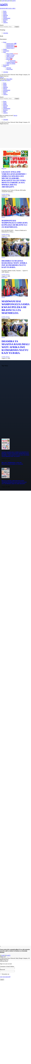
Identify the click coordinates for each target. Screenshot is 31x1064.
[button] (2, 77)
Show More (9, 79)
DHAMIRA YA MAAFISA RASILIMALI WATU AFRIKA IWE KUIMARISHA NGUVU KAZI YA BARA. (14, 264)
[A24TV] (5, 80)
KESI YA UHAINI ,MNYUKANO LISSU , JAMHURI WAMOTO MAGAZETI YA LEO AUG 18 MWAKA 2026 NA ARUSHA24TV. (14, 482)
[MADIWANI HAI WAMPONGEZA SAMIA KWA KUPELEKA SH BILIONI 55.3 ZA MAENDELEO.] (15, 216)
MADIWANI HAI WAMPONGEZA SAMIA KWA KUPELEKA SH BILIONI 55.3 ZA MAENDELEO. (14, 224)
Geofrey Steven (5, 194)
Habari (3, 217)
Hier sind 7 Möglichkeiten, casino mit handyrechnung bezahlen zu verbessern (12, 463)
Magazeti (4, 168)
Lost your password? (5, 976)
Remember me (5, 974)
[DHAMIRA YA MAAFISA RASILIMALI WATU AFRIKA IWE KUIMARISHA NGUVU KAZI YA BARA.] (15, 256)
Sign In (15, 115)
